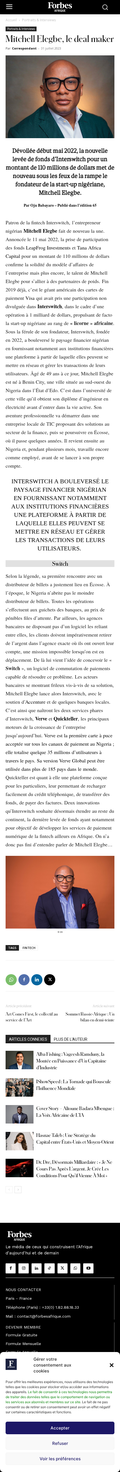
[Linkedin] (36, 979)
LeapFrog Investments (48, 247)
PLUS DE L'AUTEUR (70, 1039)
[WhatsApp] (11, 979)
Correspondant (24, 48)
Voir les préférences (60, 1458)
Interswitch (49, 306)
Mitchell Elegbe (40, 230)
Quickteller (66, 718)
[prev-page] (9, 1189)
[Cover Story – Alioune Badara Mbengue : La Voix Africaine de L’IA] (19, 1114)
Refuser (60, 1443)
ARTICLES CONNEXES (28, 1039)
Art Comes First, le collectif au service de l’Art (32, 1017)
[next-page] (18, 1189)
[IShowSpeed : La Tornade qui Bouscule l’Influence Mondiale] (19, 1087)
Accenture (35, 701)
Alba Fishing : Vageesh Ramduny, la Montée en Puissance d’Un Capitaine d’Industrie (71, 1060)
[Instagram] (23, 1268)
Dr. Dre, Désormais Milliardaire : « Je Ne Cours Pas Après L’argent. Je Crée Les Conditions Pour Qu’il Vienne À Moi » (74, 1168)
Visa (30, 298)
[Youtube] (88, 1268)
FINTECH (29, 948)
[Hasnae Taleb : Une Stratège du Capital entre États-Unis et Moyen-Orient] (19, 1141)
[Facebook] (24, 979)
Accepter (60, 1428)
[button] (111, 1365)
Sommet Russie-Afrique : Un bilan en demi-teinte (90, 1017)
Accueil (11, 20)
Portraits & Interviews (39, 20)
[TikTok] (49, 1268)
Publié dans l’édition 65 (77, 205)
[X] (49, 979)
